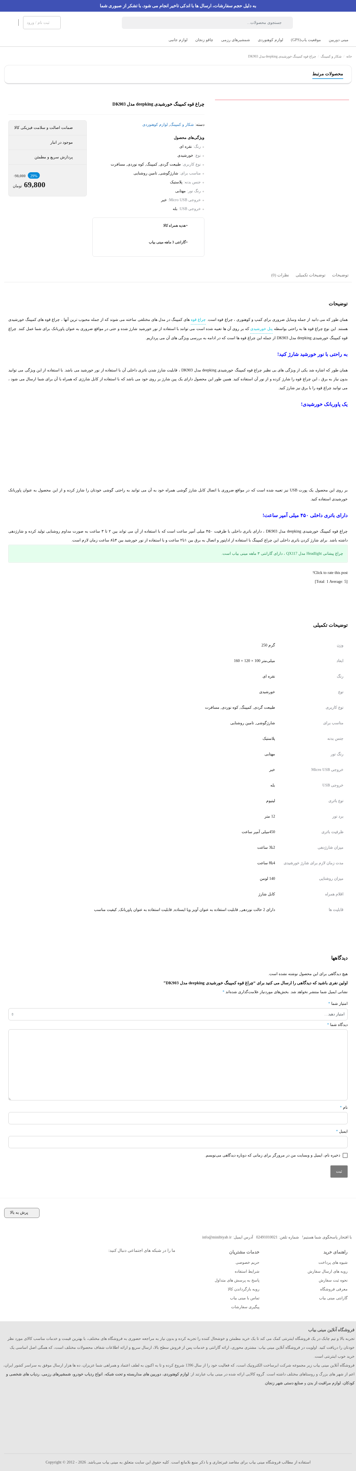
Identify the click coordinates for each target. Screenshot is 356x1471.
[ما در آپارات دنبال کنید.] (153, 1264)
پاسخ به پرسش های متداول (237, 1280)
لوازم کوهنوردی (155, 125)
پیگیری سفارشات (245, 1307)
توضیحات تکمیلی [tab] (310, 275)
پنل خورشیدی (261, 329)
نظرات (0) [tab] (280, 275)
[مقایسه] (347, 126)
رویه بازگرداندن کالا (243, 1289)
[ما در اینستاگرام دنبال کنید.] (166, 1264)
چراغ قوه (198, 320)
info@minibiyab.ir (217, 1237)
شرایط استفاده (247, 1271)
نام (344, 1107)
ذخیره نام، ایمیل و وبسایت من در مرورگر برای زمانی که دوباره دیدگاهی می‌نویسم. (272, 1155)
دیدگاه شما (337, 1025)
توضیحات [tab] (340, 275)
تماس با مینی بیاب (244, 1298)
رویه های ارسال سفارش (328, 1271)
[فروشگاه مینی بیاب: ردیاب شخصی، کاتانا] (328, 22)
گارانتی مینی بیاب (333, 1298)
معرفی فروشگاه (334, 1289)
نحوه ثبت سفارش (333, 1280)
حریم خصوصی (247, 1262)
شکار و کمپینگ (331, 56)
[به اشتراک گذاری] (347, 113)
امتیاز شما (338, 1004)
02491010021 (267, 1237)
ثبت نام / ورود (38, 23)
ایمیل (342, 1131)
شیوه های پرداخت (333, 1262)
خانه (349, 56)
